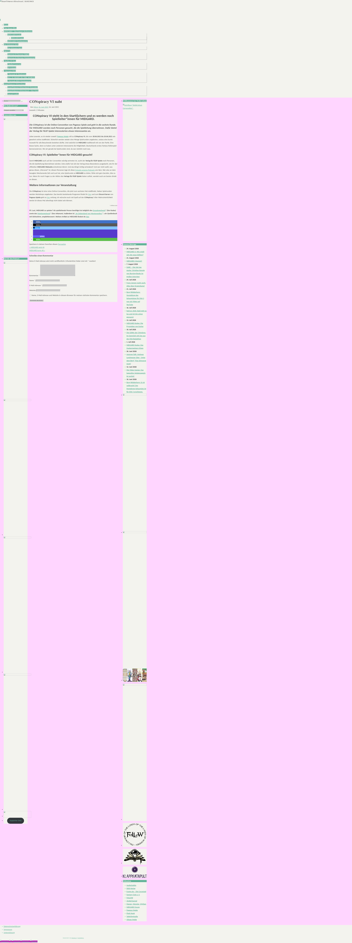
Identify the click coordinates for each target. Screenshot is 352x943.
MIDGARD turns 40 (37, 250)
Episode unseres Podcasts (85, 170)
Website (32, 290)
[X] (10, 941)
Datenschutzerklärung (12, 926)
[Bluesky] (33, 941)
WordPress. (81, 938)
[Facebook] (4, 941)
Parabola (74, 938)
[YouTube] (16, 941)
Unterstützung (9, 933)
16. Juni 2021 (43, 107)
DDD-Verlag (130, 889)
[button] (37, 222)
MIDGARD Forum (133, 907)
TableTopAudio (132, 917)
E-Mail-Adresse (35, 285)
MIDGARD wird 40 (36, 247)
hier (89, 194)
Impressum (8, 930)
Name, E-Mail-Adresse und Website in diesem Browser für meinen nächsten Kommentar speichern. (69, 295)
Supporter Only (15, 821)
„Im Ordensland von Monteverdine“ (89, 214)
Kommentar (34, 276)
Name (32, 281)
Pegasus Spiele (62, 137)
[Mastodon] (25, 941)
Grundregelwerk (99, 210)
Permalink (62, 244)
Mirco (36, 107)
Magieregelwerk (43, 214)
